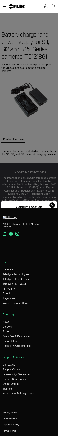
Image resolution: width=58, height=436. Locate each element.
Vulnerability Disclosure (16, 374)
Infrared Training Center (16, 303)
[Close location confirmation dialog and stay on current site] (52, 205)
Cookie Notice (10, 418)
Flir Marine (9, 288)
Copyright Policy (11, 424)
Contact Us (9, 364)
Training (7, 388)
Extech (6, 293)
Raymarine (9, 298)
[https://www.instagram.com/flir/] (17, 234)
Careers (7, 326)
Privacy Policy (10, 412)
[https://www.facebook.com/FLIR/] (11, 234)
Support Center (11, 369)
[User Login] (44, 6)
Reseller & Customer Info (17, 346)
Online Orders (11, 384)
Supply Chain (10, 341)
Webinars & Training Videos (19, 393)
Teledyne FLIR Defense (16, 279)
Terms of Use (9, 430)
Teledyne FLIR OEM (14, 284)
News (6, 322)
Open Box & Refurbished (17, 336)
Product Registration (14, 379)
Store (6, 331)
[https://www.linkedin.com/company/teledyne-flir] (4, 234)
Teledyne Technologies (16, 274)
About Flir (8, 269)
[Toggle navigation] (4, 6)
